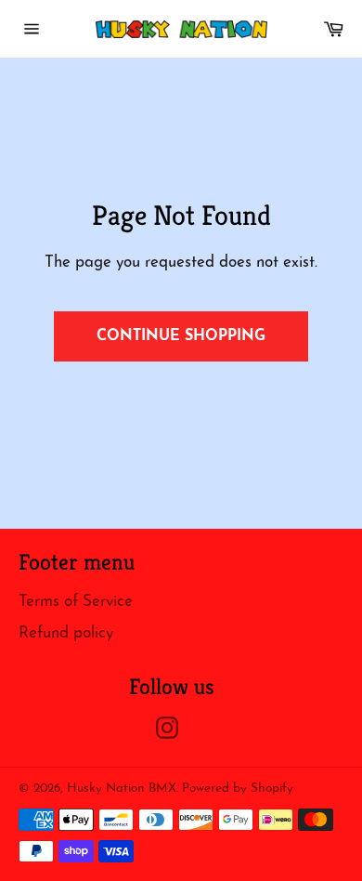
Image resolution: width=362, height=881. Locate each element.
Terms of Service (76, 602)
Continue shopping (181, 336)
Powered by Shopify (237, 788)
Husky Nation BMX (121, 788)
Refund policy (66, 633)
